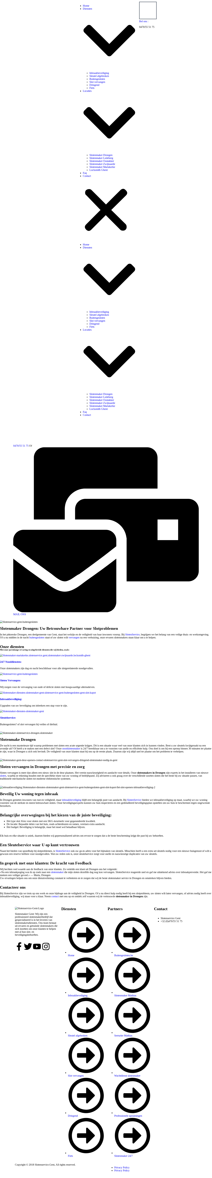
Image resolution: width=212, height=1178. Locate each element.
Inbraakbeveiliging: (11, 699)
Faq (85, 173)
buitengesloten (36, 637)
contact (55, 896)
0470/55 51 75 (21, 445)
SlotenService (132, 634)
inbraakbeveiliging (71, 799)
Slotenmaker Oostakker (101, 161)
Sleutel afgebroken (99, 76)
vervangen (74, 637)
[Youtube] (37, 946)
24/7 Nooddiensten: (11, 661)
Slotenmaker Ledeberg (101, 158)
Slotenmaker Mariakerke (102, 167)
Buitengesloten (97, 79)
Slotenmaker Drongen (100, 155)
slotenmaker (57, 872)
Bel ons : (143, 21)
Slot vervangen (97, 82)
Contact (87, 176)
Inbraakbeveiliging (99, 73)
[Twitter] (28, 946)
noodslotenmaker (71, 748)
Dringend (94, 85)
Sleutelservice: (8, 717)
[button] (106, 210)
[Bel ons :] (148, 10)
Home (86, 5)
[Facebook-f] (19, 946)
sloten (3, 775)
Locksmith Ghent (98, 170)
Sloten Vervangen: (10, 680)
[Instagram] (46, 946)
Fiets (91, 88)
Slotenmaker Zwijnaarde (102, 164)
